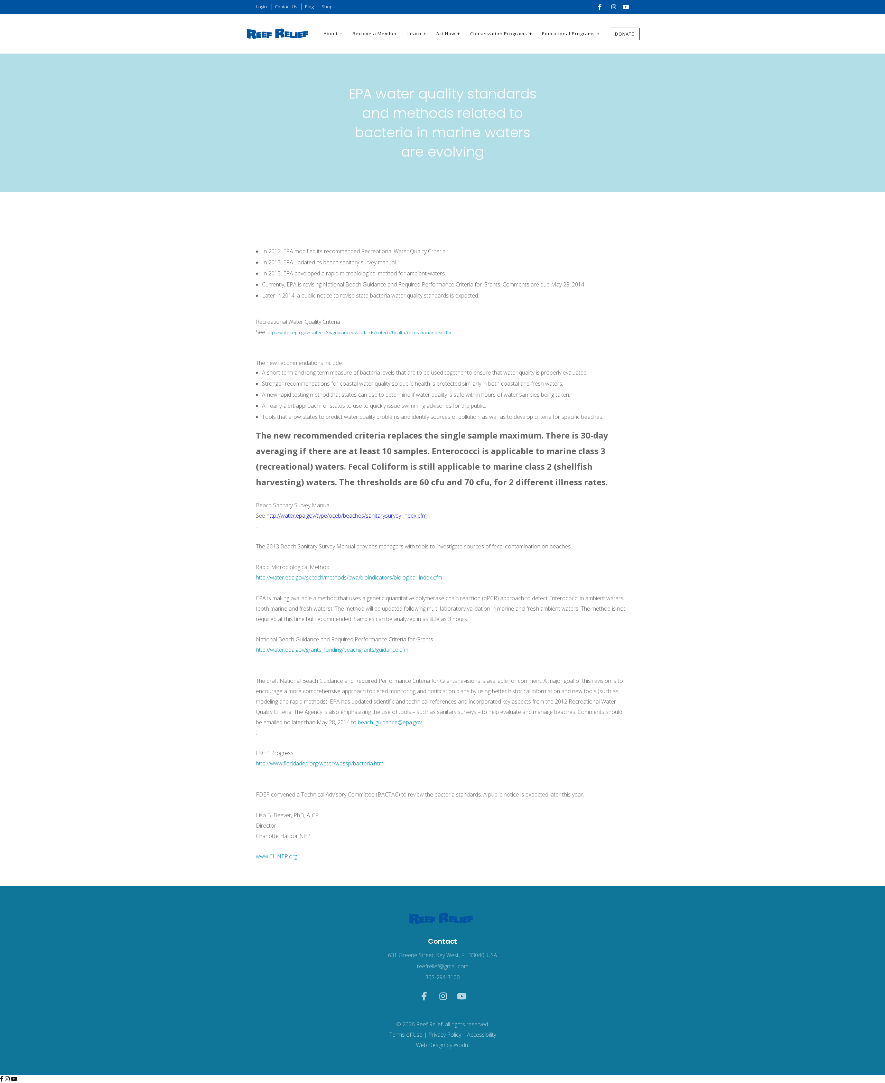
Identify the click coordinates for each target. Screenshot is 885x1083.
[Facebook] (2, 1079)
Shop (327, 6)
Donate (624, 34)
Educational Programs (568, 33)
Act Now (445, 33)
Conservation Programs (498, 33)
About (331, 33)
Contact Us (286, 6)
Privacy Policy (444, 1034)
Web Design (430, 1045)
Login (261, 6)
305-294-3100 (442, 977)
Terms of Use (405, 1034)
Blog (309, 6)
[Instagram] (8, 1079)
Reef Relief (429, 1024)
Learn (414, 33)
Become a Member (375, 33)
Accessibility (481, 1034)
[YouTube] (14, 1079)
